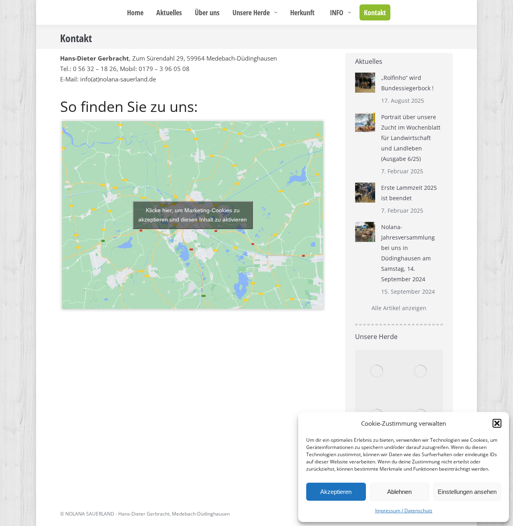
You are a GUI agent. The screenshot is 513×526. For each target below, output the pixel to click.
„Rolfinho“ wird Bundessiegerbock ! (407, 83)
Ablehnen (399, 491)
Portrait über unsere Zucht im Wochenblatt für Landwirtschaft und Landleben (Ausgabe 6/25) (410, 137)
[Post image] (365, 83)
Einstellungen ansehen (467, 491)
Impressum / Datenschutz (403, 510)
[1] (377, 372)
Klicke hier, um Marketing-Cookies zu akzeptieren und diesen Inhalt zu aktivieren (192, 215)
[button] (497, 423)
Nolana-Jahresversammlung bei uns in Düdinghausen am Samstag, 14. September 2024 (408, 253)
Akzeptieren (335, 491)
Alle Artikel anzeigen (399, 308)
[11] (421, 372)
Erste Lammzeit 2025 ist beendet (409, 193)
